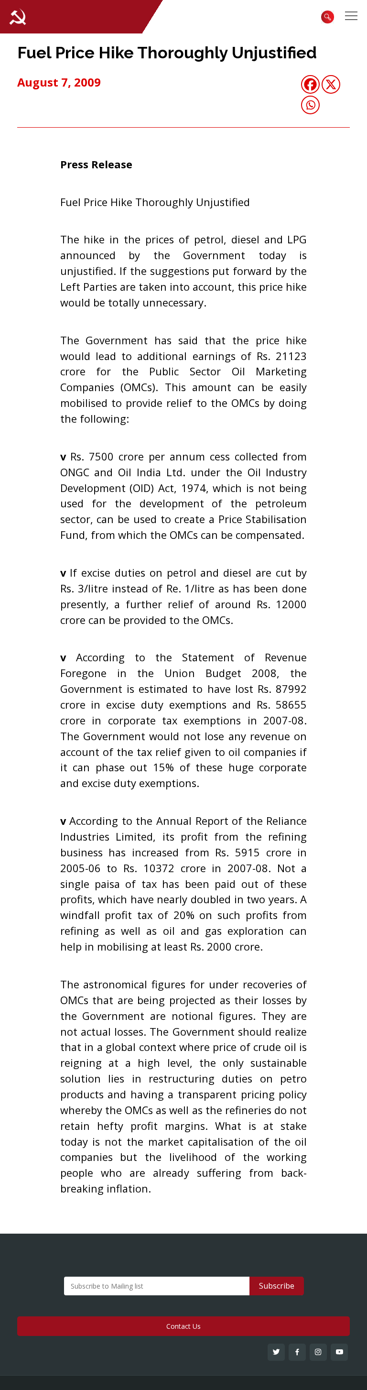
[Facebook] (310, 84)
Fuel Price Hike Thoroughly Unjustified (167, 52)
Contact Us (183, 1326)
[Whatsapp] (310, 105)
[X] (331, 84)
